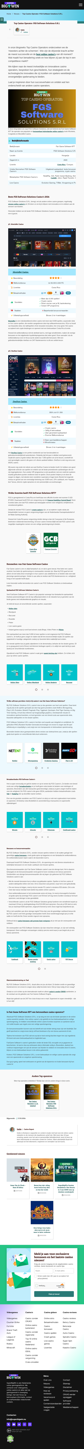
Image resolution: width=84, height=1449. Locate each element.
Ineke (22, 30)
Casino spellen (50, 1333)
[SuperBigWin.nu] (10, 5)
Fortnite (10, 1326)
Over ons (47, 1380)
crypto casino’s (37, 510)
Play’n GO (69, 761)
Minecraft (11, 1348)
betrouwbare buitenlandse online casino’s (48, 131)
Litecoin (33, 830)
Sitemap (66, 1384)
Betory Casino (69, 1322)
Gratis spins (51, 959)
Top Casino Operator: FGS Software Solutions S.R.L (51, 1104)
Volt (8, 794)
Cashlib (54, 178)
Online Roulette (51, 682)
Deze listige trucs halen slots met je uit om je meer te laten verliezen (42, 1230)
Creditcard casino (69, 830)
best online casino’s (46, 54)
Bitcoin (14, 830)
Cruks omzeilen (32, 1362)
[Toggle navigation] (80, 5)
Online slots (13, 608)
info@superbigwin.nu (16, 1419)
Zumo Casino (68, 1333)
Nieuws (16, 14)
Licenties (48, 1348)
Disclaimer (67, 1387)
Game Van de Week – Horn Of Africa (18, 1186)
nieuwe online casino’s (16, 204)
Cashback (14, 959)
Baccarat (69, 682)
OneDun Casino (19, 401)
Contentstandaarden (53, 1404)
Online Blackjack (33, 682)
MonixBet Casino (20, 272)
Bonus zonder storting (33, 960)
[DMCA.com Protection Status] (10, 1438)
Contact (66, 1380)
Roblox (10, 1344)
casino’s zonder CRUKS (57, 992)
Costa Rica (61, 164)
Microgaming (33, 761)
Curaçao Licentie (51, 549)
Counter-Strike (13, 1322)
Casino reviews (69, 1318)
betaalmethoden (25, 786)
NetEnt (14, 761)
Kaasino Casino (69, 1348)
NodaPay (15, 794)
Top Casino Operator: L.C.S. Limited (32, 1103)
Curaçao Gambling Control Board (59, 500)
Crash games (49, 1337)
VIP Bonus (69, 959)
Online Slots (14, 682)
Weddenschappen (71, 1407)
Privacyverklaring (70, 1391)
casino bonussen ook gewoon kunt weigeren (34, 921)
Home (9, 14)
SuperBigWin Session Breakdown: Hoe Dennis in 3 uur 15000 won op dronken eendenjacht (66, 1188)
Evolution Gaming (51, 761)
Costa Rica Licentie (33, 550)
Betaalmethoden (51, 1322)
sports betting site (50, 653)
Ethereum (51, 830)
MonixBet (11, 321)
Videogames (12, 1318)
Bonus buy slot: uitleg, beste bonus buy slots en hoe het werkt (42, 1187)
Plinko (61, 630)
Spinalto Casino (69, 1337)
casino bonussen (21, 855)
